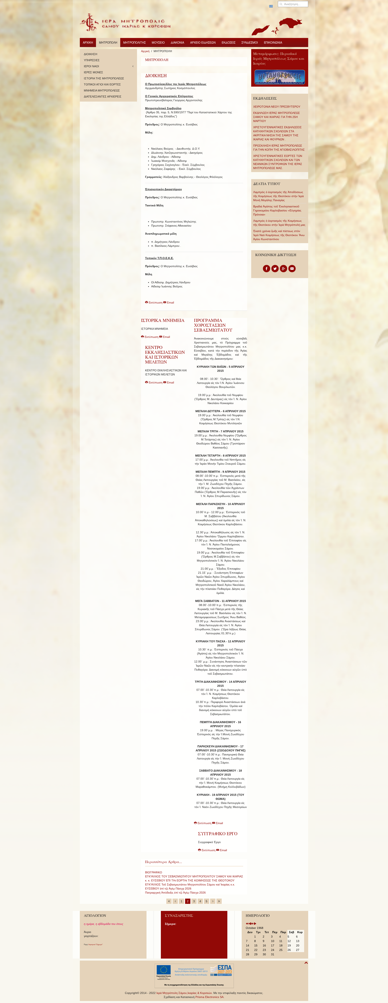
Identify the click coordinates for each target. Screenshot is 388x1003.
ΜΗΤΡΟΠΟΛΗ (108, 42)
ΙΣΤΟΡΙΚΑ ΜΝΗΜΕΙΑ (163, 320)
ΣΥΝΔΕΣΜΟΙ (249, 42)
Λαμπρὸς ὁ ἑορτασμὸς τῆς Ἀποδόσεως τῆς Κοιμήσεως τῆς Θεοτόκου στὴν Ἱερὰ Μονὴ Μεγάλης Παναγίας (278, 196)
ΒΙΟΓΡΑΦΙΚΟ (153, 872)
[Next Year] (252, 923)
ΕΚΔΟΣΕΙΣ (228, 42)
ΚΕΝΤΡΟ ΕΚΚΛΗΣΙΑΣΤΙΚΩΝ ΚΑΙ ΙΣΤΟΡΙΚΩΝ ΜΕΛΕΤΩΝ (165, 354)
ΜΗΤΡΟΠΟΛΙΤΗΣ (134, 42)
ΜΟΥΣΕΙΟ (158, 42)
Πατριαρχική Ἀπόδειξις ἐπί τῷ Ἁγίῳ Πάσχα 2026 (175, 892)
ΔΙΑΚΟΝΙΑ (177, 42)
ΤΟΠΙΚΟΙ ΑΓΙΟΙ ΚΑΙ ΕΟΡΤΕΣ (102, 84)
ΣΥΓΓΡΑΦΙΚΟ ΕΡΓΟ (217, 833)
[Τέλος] (219, 901)
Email (170, 302)
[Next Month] (255, 923)
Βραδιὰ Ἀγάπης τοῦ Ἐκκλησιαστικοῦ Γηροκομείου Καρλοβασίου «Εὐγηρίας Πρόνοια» (277, 210)
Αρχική (145, 51)
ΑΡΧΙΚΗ (88, 42)
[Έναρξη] (169, 901)
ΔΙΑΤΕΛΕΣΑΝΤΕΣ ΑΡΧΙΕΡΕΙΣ (102, 96)
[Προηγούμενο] (175, 901)
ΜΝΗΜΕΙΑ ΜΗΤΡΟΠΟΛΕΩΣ (102, 90)
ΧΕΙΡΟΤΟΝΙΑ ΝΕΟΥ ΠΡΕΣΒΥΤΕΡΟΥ (276, 106)
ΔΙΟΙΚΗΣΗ (156, 75)
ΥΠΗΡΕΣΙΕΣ (92, 60)
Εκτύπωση (155, 302)
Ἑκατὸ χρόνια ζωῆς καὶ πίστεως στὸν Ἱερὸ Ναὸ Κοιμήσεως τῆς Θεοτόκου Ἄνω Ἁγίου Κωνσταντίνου (279, 235)
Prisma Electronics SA (209, 997)
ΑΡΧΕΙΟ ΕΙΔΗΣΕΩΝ (203, 42)
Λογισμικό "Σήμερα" (95, 944)
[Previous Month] (250, 923)
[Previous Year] (247, 923)
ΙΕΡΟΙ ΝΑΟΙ (91, 66)
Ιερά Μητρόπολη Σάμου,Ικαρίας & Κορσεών (184, 993)
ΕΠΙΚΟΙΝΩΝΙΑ (273, 42)
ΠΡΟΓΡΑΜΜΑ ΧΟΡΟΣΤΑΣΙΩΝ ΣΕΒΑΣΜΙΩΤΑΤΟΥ (213, 325)
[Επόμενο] (212, 901)
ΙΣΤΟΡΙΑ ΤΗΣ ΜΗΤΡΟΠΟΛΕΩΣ (104, 78)
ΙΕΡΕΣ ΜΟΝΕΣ (93, 72)
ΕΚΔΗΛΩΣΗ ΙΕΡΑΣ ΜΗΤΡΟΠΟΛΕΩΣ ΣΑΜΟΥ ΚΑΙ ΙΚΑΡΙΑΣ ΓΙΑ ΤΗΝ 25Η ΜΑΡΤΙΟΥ (276, 117)
